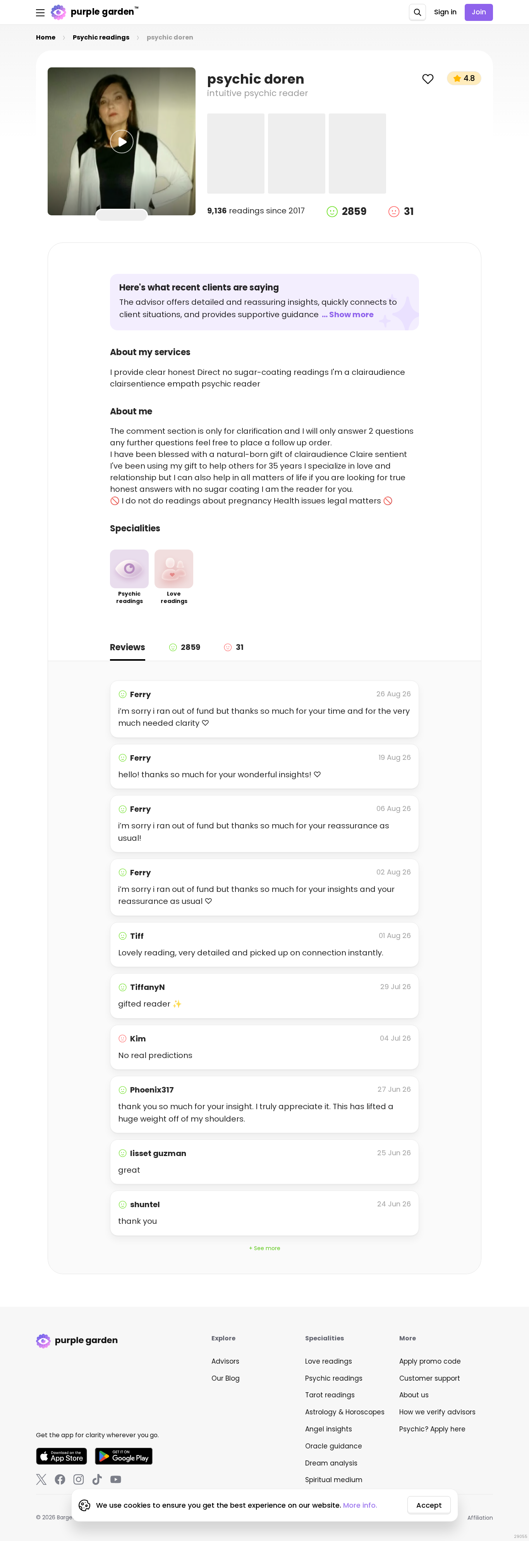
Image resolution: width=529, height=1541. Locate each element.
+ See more (264, 1248)
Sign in (445, 12)
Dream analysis (331, 1463)
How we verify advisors (437, 1412)
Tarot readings (330, 1395)
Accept (429, 1505)
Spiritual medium (333, 1479)
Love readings (328, 1361)
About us (414, 1395)
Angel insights (328, 1429)
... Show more (348, 314)
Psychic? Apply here (432, 1429)
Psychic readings (333, 1378)
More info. (360, 1505)
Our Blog (225, 1378)
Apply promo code (430, 1361)
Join (479, 12)
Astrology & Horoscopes (345, 1412)
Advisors (225, 1361)
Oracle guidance (333, 1446)
